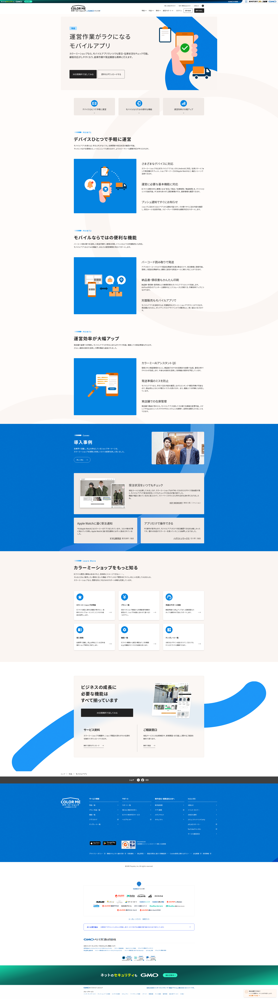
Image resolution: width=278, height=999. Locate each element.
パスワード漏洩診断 (118, 948)
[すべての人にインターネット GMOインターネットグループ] (263, 1)
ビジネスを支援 (116, 994)
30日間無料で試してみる (83, 74)
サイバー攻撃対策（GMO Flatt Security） (134, 950)
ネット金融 (158, 994)
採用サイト (146, 919)
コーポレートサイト (135, 919)
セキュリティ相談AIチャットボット (145, 948)
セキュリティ (125, 994)
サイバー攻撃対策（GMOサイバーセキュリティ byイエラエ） (108, 950)
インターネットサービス (90, 994)
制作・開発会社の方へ (185, 6)
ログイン (179, 10)
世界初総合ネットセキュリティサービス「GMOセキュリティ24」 (98, 948)
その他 (182, 994)
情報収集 (151, 994)
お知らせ (196, 6)
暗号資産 (165, 994)
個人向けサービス (173, 994)
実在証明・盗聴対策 (88, 950)
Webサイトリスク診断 (131, 948)
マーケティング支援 (135, 994)
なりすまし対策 (149, 950)
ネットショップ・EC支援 (104, 994)
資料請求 (188, 10)
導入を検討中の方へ (170, 6)
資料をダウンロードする (111, 74)
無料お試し (199, 10)
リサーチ (144, 994)
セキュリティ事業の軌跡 (160, 950)
